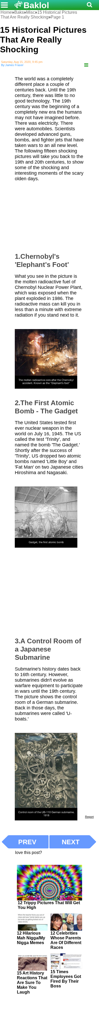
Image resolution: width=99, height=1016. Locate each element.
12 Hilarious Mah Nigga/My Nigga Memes (31, 938)
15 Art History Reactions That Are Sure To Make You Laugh (32, 982)
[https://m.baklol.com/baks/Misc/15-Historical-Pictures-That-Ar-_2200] (86, 65)
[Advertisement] (54, 215)
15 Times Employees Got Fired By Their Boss (65, 978)
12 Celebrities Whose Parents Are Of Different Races (65, 940)
